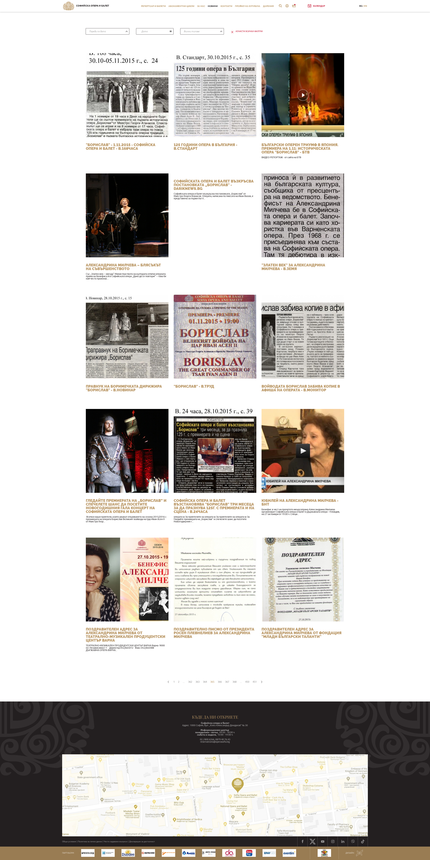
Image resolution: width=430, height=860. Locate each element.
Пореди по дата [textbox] (97, 31)
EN (365, 6)
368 (234, 682)
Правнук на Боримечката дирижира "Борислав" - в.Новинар (124, 388)
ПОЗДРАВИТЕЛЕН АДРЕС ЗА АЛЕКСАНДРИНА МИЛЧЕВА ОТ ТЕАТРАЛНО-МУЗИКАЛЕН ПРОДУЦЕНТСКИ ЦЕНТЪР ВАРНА (125, 634)
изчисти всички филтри (249, 31)
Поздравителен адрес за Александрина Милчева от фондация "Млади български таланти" (301, 633)
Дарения (268, 6)
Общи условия (69, 842)
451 (255, 682)
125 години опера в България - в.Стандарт (205, 147)
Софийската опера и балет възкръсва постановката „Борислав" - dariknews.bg (214, 185)
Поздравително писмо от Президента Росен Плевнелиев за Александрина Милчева (214, 633)
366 (220, 682)
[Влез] (287, 6)
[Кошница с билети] (294, 6)
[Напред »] (261, 681)
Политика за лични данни (90, 842)
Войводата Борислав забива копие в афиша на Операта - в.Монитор (301, 388)
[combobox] (107, 31)
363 (198, 682)
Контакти (226, 6)
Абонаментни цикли (181, 6)
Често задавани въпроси (115, 842)
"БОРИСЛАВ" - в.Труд (194, 386)
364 (205, 682)
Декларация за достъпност (142, 842)
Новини (213, 6)
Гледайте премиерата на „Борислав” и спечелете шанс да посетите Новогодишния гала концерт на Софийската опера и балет (126, 506)
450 (247, 682)
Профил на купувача (247, 6)
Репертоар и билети (153, 6)
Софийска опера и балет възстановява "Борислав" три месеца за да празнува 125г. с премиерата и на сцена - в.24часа (214, 506)
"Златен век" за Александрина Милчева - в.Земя (293, 267)
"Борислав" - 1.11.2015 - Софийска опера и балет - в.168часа (120, 147)
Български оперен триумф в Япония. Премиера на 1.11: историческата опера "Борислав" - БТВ (300, 148)
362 (190, 682)
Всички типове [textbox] (191, 31)
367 (227, 682)
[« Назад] (168, 681)
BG (360, 6)
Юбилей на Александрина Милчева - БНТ (300, 502)
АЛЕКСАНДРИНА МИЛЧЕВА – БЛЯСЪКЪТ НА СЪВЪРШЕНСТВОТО (123, 267)
